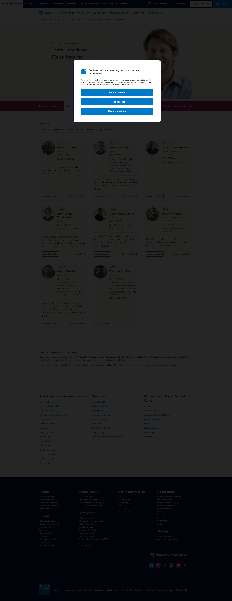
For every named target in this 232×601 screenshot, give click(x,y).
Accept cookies (116, 93)
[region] (117, 91)
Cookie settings (117, 111)
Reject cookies (117, 102)
